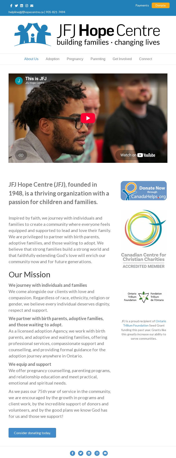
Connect (145, 59)
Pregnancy (75, 59)
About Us (31, 59)
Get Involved (122, 59)
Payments (142, 5)
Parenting (98, 59)
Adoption (52, 59)
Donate (161, 5)
